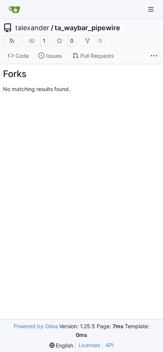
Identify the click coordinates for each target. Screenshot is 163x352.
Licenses (89, 345)
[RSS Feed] (11, 40)
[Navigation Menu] (151, 9)
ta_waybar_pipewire (87, 28)
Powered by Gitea (36, 326)
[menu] (61, 345)
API (109, 345)
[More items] (154, 56)
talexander (32, 28)
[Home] (14, 9)
